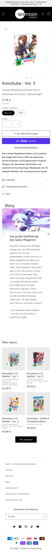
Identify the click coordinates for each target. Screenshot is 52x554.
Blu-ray (8, 113)
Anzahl (4, 119)
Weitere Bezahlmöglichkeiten (26, 147)
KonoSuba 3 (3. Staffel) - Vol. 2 (35, 375)
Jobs (7, 482)
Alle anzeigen (26, 439)
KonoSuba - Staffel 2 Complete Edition (38, 420)
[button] (3, 14)
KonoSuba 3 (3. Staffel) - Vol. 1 (10, 375)
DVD (21, 113)
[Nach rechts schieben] (32, 78)
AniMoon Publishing (31, 548)
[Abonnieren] (44, 517)
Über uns (9, 476)
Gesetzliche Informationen (17, 494)
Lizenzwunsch (11, 488)
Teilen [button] (8, 194)
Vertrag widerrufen (14, 500)
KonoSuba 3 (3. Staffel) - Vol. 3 (10, 420)
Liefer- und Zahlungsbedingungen (20, 464)
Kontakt (8, 470)
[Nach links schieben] (20, 78)
